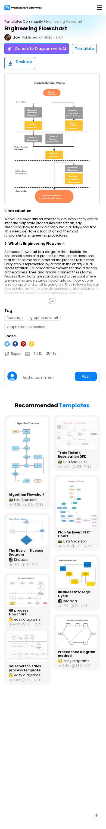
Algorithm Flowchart (27, 495)
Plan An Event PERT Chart (74, 534)
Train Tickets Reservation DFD (72, 455)
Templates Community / (24, 21)
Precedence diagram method (76, 654)
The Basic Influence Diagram (26, 553)
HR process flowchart (18, 612)
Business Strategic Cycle (74, 594)
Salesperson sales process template (25, 668)
